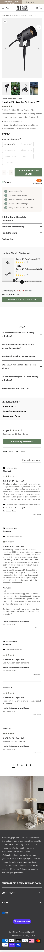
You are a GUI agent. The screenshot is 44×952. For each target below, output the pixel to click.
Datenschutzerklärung (20, 936)
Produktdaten (37, 183)
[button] (3, 7)
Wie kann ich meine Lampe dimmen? (19, 356)
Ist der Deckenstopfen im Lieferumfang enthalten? (20, 378)
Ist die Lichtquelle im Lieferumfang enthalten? (18, 334)
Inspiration (8, 406)
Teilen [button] (14, 511)
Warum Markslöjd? (16, 191)
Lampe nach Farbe (11, 416)
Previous (5, 48)
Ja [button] (4, 511)
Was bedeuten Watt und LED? (15, 388)
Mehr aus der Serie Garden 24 (13, 99)
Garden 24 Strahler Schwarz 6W (24, 15)
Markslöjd (31, 932)
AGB (33, 936)
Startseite (5, 15)
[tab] (31, 460)
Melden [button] (8, 511)
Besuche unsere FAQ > (24, 208)
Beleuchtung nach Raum (14, 411)
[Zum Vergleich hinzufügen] (38, 27)
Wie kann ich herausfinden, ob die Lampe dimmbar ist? (18, 346)
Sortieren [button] (7, 451)
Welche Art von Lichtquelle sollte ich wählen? (19, 366)
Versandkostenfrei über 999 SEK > (22, 199)
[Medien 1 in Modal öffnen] (22, 48)
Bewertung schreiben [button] (22, 441)
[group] (22, 431)
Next (38, 48)
